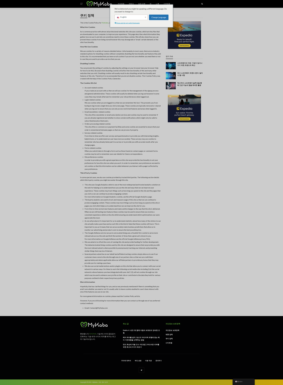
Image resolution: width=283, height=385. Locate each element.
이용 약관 (148, 361)
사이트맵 (169, 343)
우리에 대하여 (126, 361)
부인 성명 (138, 361)
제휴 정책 (169, 335)
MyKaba (105, 23)
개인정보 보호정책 (172, 330)
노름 (157, 4)
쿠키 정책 (169, 339)
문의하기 (159, 361)
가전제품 (166, 4)
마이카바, (93, 334)
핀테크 (131, 4)
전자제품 (121, 4)
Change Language (158, 17)
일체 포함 (141, 4)
